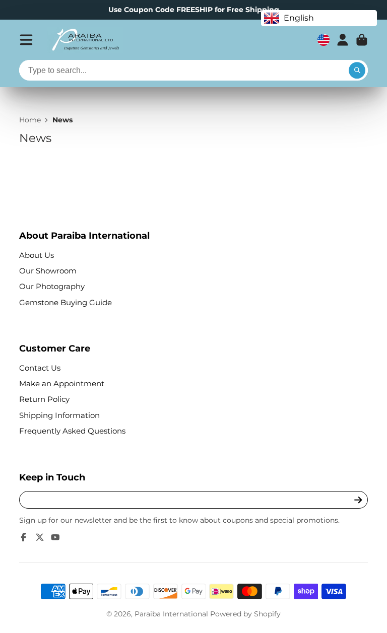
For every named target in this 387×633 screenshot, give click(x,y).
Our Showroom (48, 270)
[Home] (85, 40)
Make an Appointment (61, 383)
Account (343, 40)
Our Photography (52, 286)
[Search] (357, 70)
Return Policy (44, 399)
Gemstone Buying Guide (65, 302)
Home (30, 119)
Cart (362, 40)
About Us (36, 255)
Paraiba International (171, 613)
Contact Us (39, 368)
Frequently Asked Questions (72, 431)
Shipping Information (59, 415)
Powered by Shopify (245, 613)
